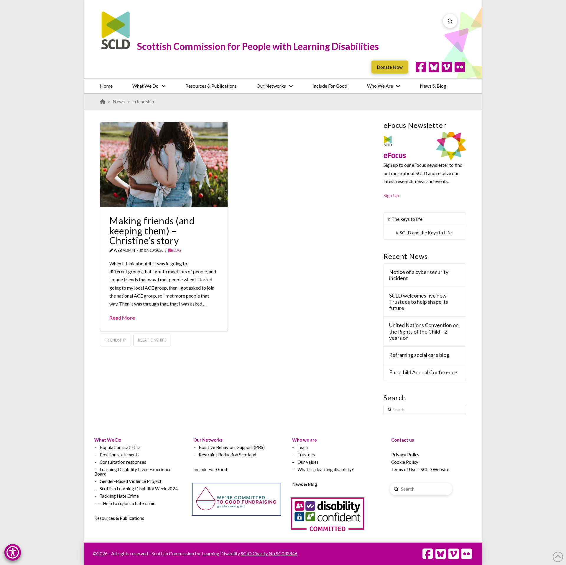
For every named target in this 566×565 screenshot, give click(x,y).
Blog (176, 250)
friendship (115, 340)
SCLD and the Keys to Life (426, 232)
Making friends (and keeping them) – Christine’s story (151, 230)
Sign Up (391, 195)
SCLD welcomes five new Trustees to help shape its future (418, 302)
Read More (122, 318)
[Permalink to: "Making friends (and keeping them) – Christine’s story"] (164, 164)
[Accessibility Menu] (12, 552)
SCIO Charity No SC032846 (269, 553)
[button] (450, 21)
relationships (152, 340)
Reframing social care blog (419, 355)
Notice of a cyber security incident (418, 275)
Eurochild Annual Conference (423, 372)
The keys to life (406, 219)
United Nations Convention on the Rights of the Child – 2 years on (424, 331)
